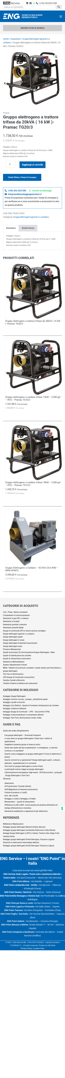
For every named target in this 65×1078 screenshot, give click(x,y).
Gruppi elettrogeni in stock (13, 640)
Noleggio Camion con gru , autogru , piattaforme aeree (25, 699)
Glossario (7, 779)
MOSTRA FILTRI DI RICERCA (32, 28)
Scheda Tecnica (28, 228)
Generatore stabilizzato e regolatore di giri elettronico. (26, 811)
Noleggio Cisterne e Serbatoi (14, 708)
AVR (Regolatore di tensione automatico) (21, 789)
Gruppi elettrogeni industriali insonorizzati (20, 643)
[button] (56, 57)
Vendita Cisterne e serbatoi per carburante (20, 683)
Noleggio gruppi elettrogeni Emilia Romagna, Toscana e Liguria (28, 839)
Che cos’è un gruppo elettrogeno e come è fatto (24, 766)
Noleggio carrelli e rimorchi (14, 702)
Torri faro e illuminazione (13, 674)
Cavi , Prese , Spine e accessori (15, 612)
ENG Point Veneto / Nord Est (17, 892)
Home (6, 39)
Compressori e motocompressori (16, 615)
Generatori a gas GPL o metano (16, 618)
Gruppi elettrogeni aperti (13, 637)
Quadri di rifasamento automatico (17, 659)
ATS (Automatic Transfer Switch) (18, 786)
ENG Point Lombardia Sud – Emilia (20, 885)
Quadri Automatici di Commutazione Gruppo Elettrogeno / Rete (29, 652)
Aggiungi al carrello (32, 164)
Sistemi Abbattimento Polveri (15, 665)
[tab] (11, 228)
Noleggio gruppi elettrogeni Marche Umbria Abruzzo (24, 827)
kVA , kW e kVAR (11, 796)
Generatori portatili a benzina (15, 625)
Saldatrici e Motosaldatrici (13, 662)
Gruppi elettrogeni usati (12, 646)
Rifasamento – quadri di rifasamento (20, 802)
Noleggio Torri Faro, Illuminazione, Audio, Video (22, 718)
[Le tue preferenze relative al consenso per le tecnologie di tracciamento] (62, 808)
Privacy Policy (26, 948)
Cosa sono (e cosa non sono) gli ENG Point (32, 870)
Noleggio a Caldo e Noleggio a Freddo (20, 799)
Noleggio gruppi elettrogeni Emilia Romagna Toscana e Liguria (28, 846)
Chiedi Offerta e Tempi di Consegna (22, 177)
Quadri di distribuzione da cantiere (17, 655)
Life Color (51, 945)
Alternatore (9, 783)
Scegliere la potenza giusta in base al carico (22, 744)
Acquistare (15, 39)
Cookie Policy (38, 948)
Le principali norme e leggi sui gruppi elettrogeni (24, 769)
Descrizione (11, 228)
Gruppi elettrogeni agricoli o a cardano (31, 217)
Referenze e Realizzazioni (13, 824)
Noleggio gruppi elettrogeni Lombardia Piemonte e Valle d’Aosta (29, 830)
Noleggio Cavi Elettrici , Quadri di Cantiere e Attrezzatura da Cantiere (31, 705)
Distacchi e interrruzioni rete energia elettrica (21, 842)
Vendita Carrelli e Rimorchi (14, 680)
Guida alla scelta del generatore (16, 731)
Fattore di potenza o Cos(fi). (16, 792)
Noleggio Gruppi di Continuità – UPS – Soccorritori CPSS (26, 712)
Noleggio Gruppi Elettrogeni (14, 696)
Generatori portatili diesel (13, 628)
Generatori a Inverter (11, 621)
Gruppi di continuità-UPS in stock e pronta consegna (24, 631)
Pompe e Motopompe (12, 649)
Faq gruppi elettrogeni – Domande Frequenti (23, 735)
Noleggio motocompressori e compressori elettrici (23, 715)
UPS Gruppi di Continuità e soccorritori (18, 677)
